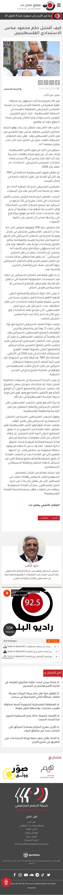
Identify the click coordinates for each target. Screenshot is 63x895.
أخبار (55, 518)
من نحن (31, 822)
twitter (48, 875)
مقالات (44, 518)
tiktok (43, 875)
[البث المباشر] (6, 882)
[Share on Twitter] (51, 82)
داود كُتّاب (31, 566)
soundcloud (31, 875)
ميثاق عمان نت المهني (32, 826)
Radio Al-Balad (55, 662)
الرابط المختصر (11, 89)
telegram (37, 875)
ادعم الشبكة (31, 840)
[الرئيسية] (49, 6)
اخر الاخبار (54, 673)
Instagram (20, 875)
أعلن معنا (31, 829)
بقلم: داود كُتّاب (51, 95)
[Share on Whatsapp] (46, 82)
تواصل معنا (31, 833)
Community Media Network (36, 884)
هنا (30, 505)
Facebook (14, 875)
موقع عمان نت (30, 5)
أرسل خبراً (31, 837)
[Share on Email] (40, 82)
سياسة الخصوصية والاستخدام (31, 844)
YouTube (26, 875)
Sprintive (25, 861)
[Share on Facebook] (57, 82)
